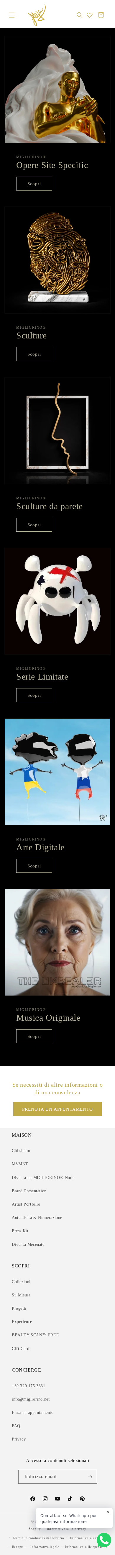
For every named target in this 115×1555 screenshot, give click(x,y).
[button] (11, 15)
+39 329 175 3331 (28, 1386)
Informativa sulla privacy (67, 1528)
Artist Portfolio (26, 1204)
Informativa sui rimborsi (89, 1538)
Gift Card (20, 1348)
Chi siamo (21, 1150)
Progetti (19, 1308)
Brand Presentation (29, 1191)
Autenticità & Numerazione (37, 1217)
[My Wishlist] (89, 15)
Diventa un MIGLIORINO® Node (43, 1177)
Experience (22, 1322)
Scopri (34, 183)
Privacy (19, 1439)
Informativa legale (44, 1546)
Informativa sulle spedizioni (87, 1546)
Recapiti (18, 1546)
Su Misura (21, 1295)
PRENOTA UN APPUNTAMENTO (57, 1109)
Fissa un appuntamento (33, 1412)
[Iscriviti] (90, 1477)
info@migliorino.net (31, 1399)
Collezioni (21, 1282)
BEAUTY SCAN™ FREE (35, 1335)
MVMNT (20, 1164)
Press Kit (20, 1231)
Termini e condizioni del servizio (38, 1538)
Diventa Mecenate (28, 1244)
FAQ (16, 1426)
